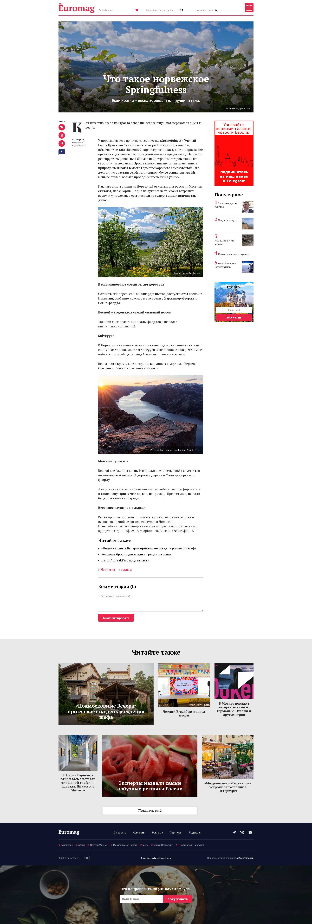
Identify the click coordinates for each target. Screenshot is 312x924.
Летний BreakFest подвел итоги (125, 560)
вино (144, 845)
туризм (125, 569)
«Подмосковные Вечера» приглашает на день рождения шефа (148, 548)
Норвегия (106, 569)
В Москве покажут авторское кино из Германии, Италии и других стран (234, 709)
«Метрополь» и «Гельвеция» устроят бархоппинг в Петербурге (227, 787)
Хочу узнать (234, 317)
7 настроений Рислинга (190, 845)
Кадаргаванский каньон (224, 242)
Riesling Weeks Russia (124, 845)
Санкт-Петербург (162, 845)
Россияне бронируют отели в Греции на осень (136, 554)
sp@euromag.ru (245, 858)
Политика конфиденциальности (156, 858)
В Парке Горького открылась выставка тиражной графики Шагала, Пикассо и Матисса (78, 782)
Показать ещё (150, 810)
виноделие (65, 845)
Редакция (195, 832)
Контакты (139, 832)
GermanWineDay (98, 845)
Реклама (157, 832)
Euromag (76, 7)
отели (80, 845)
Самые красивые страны (233, 254)
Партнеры (176, 832)
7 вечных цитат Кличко (225, 205)
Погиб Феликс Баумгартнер (225, 265)
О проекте (119, 832)
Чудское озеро (227, 220)
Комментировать (116, 618)
